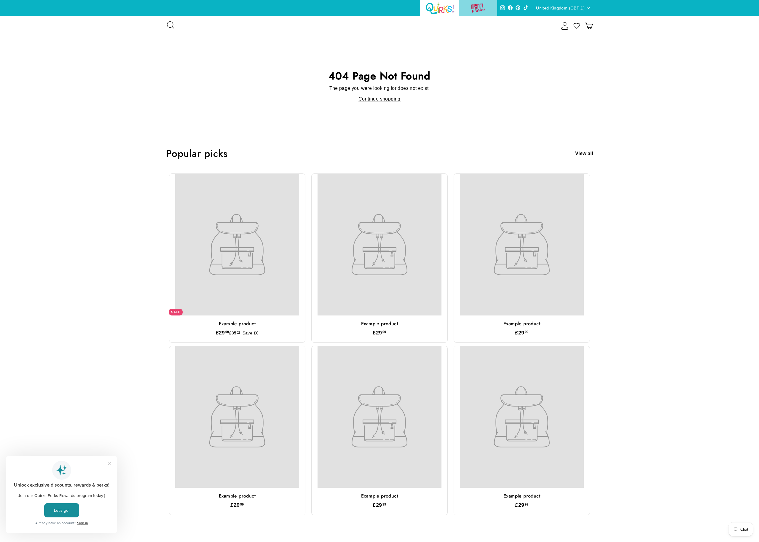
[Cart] (589, 26)
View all (584, 153)
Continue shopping (379, 98)
